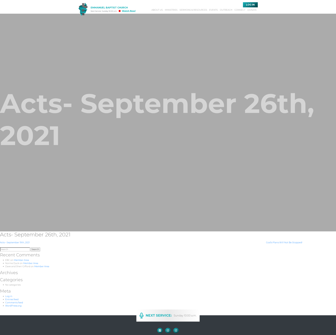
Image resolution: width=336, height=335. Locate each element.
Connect (239, 10)
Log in (8, 296)
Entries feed (12, 299)
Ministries (171, 10)
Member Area (21, 260)
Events (213, 10)
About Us (157, 10)
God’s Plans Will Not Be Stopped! (284, 242)
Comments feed (14, 302)
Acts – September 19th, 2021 (15, 242)
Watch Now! (129, 11)
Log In (250, 4)
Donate (252, 10)
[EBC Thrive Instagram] (176, 330)
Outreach (226, 10)
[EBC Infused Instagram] (168, 330)
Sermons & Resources (193, 10)
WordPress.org (13, 305)
